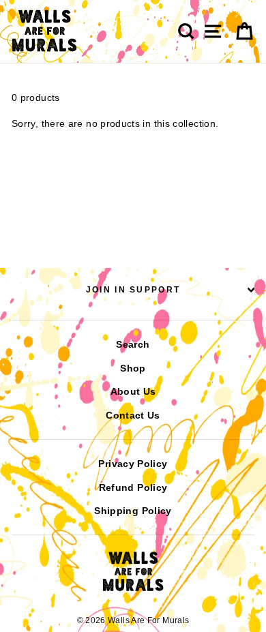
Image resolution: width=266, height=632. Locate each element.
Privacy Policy (132, 463)
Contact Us (133, 415)
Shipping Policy (132, 510)
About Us (133, 391)
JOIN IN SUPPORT (133, 290)
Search (132, 344)
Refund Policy (133, 487)
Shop (132, 368)
